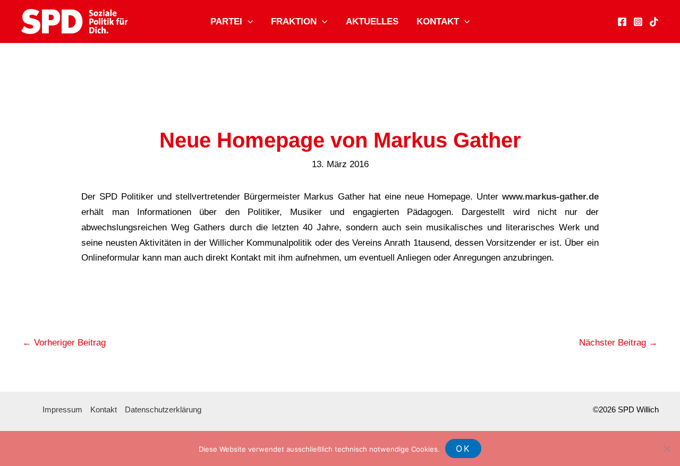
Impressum (62, 409)
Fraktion (294, 21)
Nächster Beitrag (618, 343)
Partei (226, 21)
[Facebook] (622, 22)
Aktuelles (372, 21)
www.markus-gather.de (550, 197)
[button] (247, 21)
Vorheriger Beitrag (64, 343)
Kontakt (437, 21)
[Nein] (666, 448)
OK (463, 448)
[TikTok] (654, 22)
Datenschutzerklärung (163, 409)
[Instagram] (638, 22)
